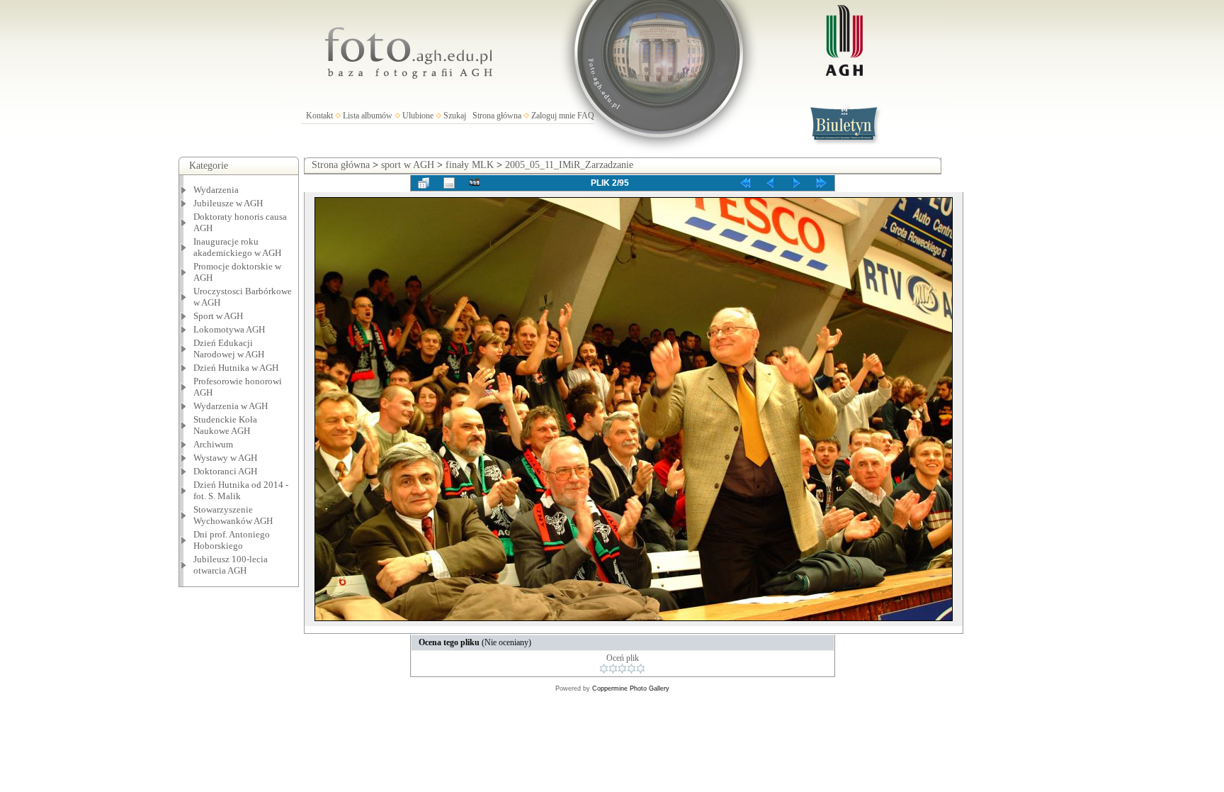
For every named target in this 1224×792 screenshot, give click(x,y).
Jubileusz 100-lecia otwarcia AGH (230, 565)
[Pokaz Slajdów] (474, 183)
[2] (613, 669)
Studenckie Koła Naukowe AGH (225, 425)
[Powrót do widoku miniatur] (423, 183)
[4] (631, 669)
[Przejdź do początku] (745, 183)
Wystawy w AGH (225, 457)
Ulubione (418, 116)
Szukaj (454, 116)
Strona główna (496, 116)
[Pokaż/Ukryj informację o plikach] (449, 183)
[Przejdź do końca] (821, 183)
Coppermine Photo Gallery (630, 688)
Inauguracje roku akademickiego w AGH (237, 247)
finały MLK (470, 165)
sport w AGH (407, 165)
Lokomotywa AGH (229, 329)
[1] (603, 669)
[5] (640, 669)
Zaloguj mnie (553, 116)
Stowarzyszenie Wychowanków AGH (233, 515)
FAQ (585, 116)
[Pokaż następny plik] (796, 183)
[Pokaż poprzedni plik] (770, 183)
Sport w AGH (218, 316)
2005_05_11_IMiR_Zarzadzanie (569, 165)
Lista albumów (367, 116)
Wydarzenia (216, 189)
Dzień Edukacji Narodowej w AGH (228, 348)
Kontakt (319, 116)
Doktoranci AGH (225, 471)
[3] (622, 669)
